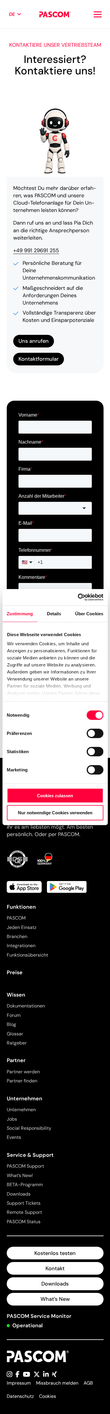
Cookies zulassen (55, 795)
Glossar (15, 1034)
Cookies (47, 1396)
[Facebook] (18, 1374)
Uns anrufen (33, 341)
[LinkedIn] (46, 1374)
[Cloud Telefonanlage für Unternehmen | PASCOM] (55, 14)
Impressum (19, 1383)
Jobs (12, 1119)
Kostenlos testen (55, 1253)
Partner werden (23, 1072)
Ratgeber (17, 1043)
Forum (14, 1015)
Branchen (17, 936)
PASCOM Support (25, 1166)
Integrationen (21, 945)
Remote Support (24, 1212)
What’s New (55, 1299)
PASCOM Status (23, 1222)
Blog (11, 1024)
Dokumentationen (26, 1006)
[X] (36, 1374)
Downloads (19, 1194)
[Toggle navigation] (98, 14)
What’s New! (20, 1175)
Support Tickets (23, 1203)
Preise (15, 972)
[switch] (95, 733)
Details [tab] (54, 613)
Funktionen (21, 906)
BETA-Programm (25, 1184)
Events (14, 1137)
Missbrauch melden (57, 1383)
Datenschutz (20, 1396)
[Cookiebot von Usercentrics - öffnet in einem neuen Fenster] (78, 597)
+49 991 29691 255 (36, 250)
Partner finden (22, 1081)
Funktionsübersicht (27, 955)
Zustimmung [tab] (20, 613)
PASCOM (16, 918)
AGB (88, 1383)
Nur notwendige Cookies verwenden (55, 812)
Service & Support (30, 1155)
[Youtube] (26, 1374)
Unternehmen (24, 1098)
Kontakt (55, 1268)
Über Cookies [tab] (89, 613)
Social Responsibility (29, 1128)
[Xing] (54, 1374)
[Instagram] (9, 1374)
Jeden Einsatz (21, 927)
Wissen (16, 994)
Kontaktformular (38, 358)
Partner (16, 1060)
